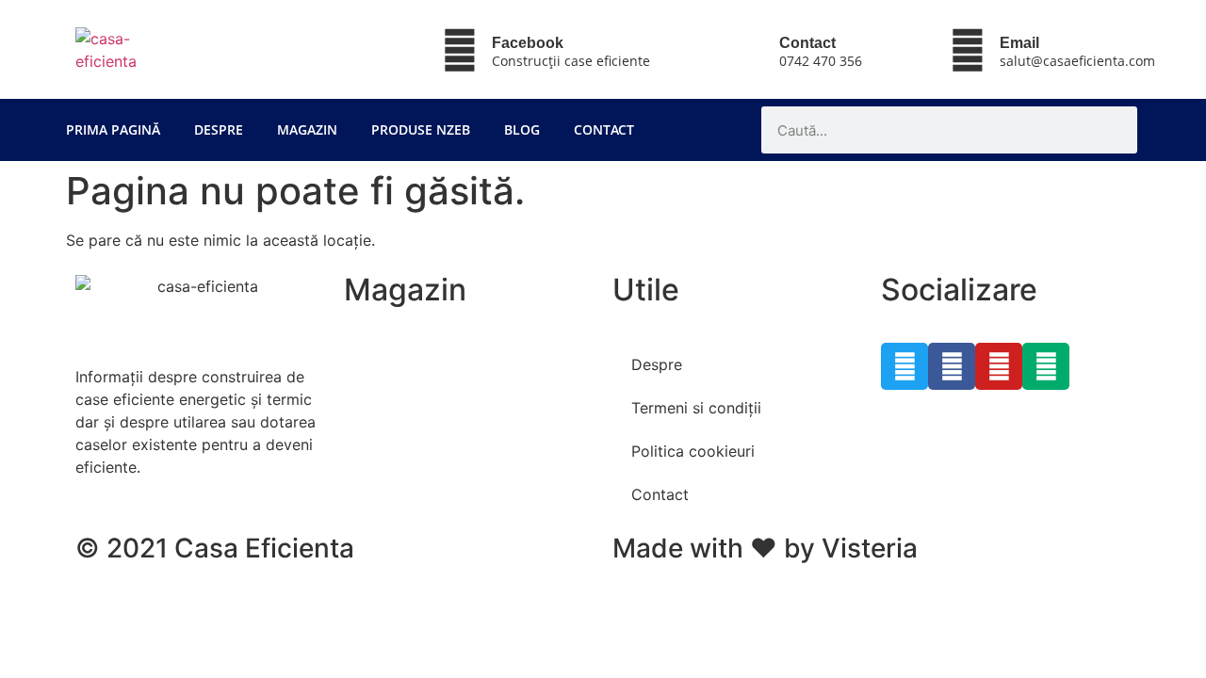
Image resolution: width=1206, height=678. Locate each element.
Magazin (307, 129)
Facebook (527, 43)
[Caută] (1113, 129)
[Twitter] (904, 366)
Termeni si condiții (696, 407)
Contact (604, 129)
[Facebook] (460, 50)
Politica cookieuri (693, 451)
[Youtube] (998, 366)
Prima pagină (113, 129)
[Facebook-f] (951, 366)
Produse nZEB (420, 129)
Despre (218, 129)
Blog (522, 129)
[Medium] (1045, 366)
